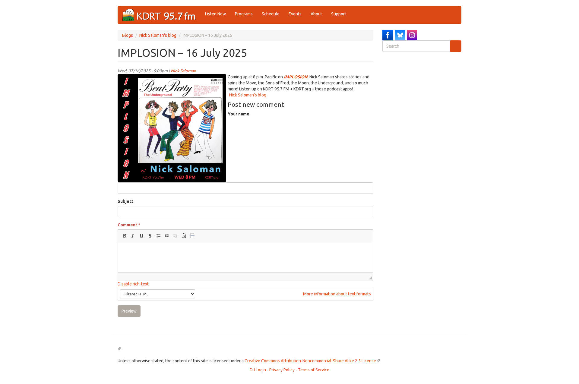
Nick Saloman (183, 70)
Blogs (127, 35)
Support (338, 13)
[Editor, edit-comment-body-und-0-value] (245, 257)
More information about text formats (336, 293)
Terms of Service (313, 369)
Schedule (271, 13)
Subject (125, 201)
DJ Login (258, 369)
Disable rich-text (133, 284)
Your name (238, 114)
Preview (129, 311)
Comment (129, 224)
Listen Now (215, 13)
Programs (244, 13)
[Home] (161, 15)
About (316, 13)
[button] (124, 236)
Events (295, 13)
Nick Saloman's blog (157, 35)
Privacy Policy (282, 369)
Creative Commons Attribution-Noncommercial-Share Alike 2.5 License (312, 360)
